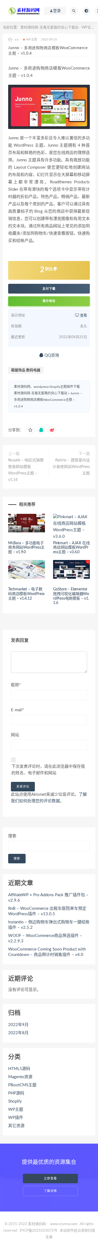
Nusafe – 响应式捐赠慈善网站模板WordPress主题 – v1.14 (26, 470)
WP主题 (88, 27)
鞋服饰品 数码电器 (25, 370)
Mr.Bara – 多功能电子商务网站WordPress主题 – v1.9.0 (26, 547)
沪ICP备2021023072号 (38, 1230)
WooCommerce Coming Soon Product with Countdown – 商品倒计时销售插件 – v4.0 (47, 952)
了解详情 (50, 1191)
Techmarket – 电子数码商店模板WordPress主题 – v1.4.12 (26, 593)
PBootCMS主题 (22, 1085)
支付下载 (49, 288)
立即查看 (50, 1178)
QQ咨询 (51, 355)
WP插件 (15, 1118)
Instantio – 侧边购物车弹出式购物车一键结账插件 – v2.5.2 (49, 925)
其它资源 (16, 1126)
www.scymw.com (63, 1224)
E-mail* (17, 710)
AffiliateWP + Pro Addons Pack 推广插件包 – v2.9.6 (48, 897)
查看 (83, 315)
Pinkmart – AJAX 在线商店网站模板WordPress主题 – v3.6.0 (71, 547)
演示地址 (49, 301)
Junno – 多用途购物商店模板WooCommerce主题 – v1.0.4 (48, 400)
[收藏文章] (30, 430)
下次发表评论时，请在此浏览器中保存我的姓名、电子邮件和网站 (48, 769)
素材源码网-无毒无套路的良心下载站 (49, 27)
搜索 (12, 836)
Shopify (15, 1101)
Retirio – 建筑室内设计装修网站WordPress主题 (71, 466)
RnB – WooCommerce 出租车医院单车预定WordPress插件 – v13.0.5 (47, 911)
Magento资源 (20, 1077)
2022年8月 (18, 1033)
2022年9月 (18, 1025)
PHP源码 (16, 1093)
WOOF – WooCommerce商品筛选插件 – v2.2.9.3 (45, 938)
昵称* (16, 685)
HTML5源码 (19, 1069)
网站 (15, 735)
